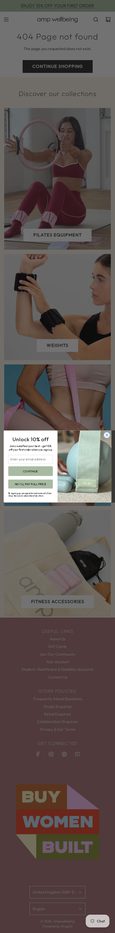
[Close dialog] (107, 435)
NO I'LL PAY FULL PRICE (30, 484)
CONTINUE (30, 471)
